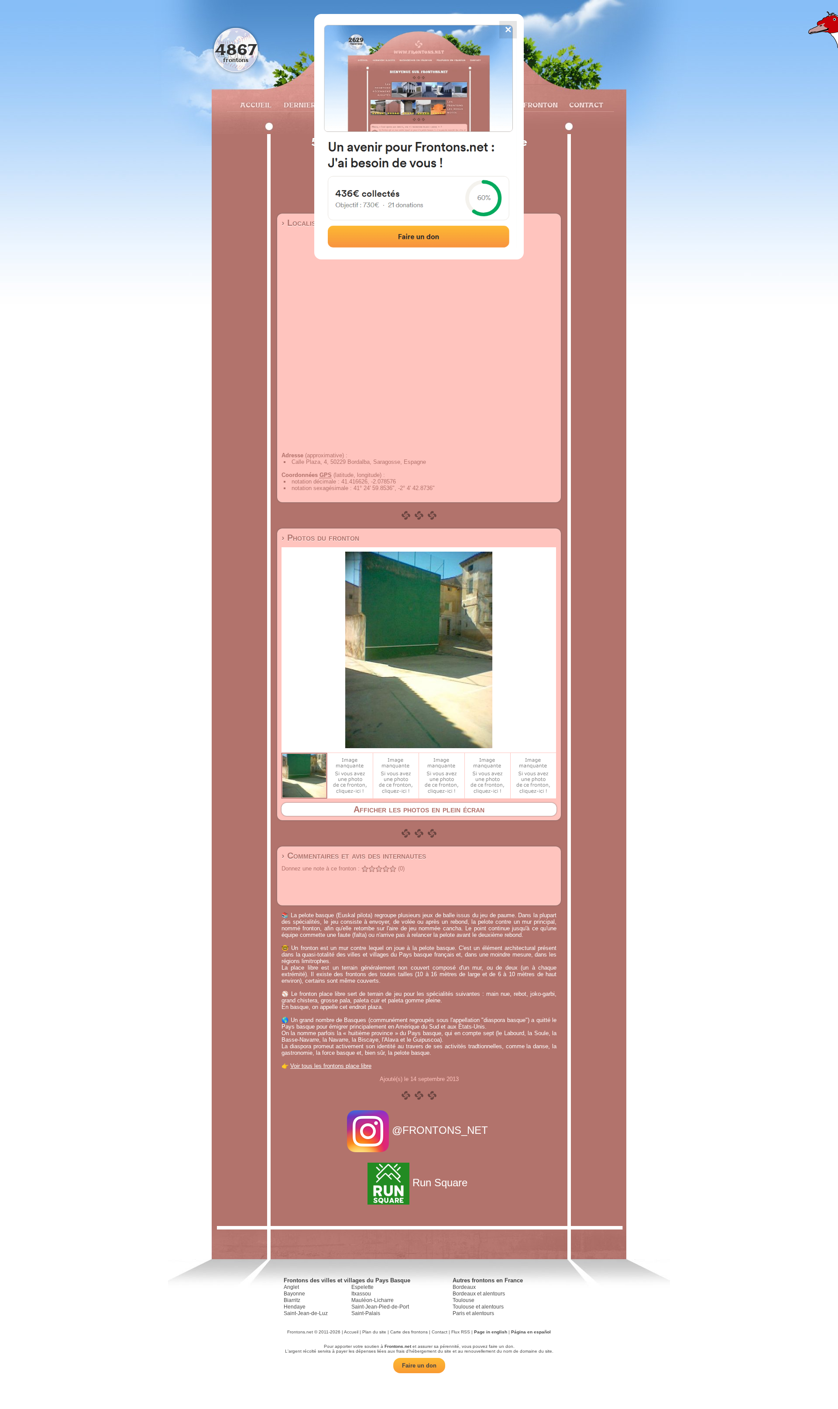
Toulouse (463, 1300)
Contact (585, 104)
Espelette (362, 1287)
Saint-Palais (365, 1313)
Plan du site (374, 1332)
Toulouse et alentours (478, 1307)
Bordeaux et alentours (479, 1294)
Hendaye (295, 1307)
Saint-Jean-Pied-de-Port (380, 1307)
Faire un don (419, 1365)
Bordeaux (464, 1287)
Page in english (490, 1332)
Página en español (531, 1332)
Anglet (291, 1287)
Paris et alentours (473, 1313)
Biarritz (292, 1300)
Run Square (440, 1182)
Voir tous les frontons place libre (330, 1066)
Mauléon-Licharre (372, 1300)
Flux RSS (460, 1332)
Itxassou (361, 1294)
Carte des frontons (409, 1332)
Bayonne (294, 1294)
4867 (236, 49)
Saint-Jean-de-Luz (306, 1313)
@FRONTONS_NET (440, 1130)
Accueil (255, 104)
